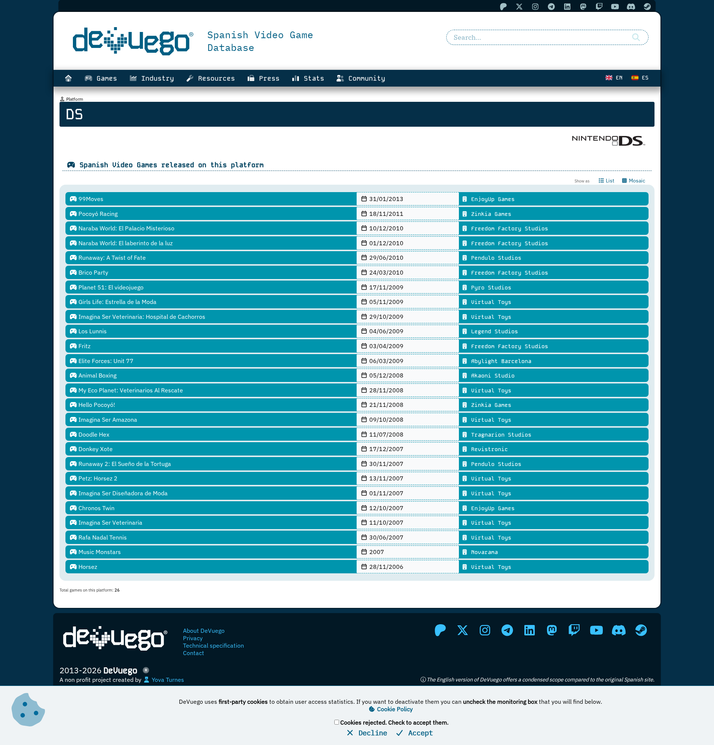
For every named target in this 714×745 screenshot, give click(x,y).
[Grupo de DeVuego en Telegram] (507, 630)
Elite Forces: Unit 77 (105, 361)
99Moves (90, 199)
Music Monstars (99, 551)
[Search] (636, 37)
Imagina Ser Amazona (107, 419)
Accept (418, 732)
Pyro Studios (489, 287)
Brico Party (92, 272)
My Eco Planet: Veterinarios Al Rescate (130, 390)
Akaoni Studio (491, 375)
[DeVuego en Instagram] (485, 630)
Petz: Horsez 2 (97, 478)
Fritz (83, 346)
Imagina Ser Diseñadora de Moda (122, 493)
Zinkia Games (489, 214)
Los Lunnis (92, 331)
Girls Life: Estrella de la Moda (117, 301)
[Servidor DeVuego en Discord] (618, 630)
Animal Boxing (96, 375)
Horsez (87, 566)
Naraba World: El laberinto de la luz (125, 243)
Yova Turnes (167, 679)
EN (617, 77)
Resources (214, 78)
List (609, 180)
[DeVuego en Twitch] (574, 630)
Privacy (193, 638)
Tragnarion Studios (499, 434)
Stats (312, 78)
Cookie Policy (394, 709)
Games (105, 78)
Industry (155, 78)
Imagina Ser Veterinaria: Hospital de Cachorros (141, 316)
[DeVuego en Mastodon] (551, 630)
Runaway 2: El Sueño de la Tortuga (124, 463)
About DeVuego (204, 630)
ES (644, 77)
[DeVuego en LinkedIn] (529, 630)
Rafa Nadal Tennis (102, 537)
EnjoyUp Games (491, 199)
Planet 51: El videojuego (110, 287)
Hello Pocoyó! (96, 404)
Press (267, 78)
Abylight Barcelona (499, 361)
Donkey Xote (95, 449)
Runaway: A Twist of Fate (111, 257)
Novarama (483, 552)
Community (364, 78)
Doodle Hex (93, 434)
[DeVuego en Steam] (641, 630)
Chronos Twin (96, 508)
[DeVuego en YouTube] (596, 630)
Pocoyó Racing (97, 213)
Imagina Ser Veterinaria (109, 522)
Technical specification (213, 645)
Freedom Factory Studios (508, 228)
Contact (193, 653)
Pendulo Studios (494, 258)
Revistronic (488, 449)
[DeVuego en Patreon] (440, 630)
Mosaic (636, 180)
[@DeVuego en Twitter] (462, 630)
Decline (370, 732)
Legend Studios (493, 331)
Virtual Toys (489, 302)
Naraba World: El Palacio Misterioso (125, 228)
